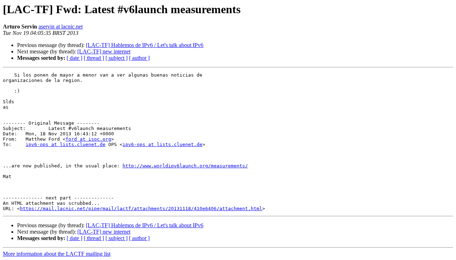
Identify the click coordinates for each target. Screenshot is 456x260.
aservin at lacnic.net (60, 27)
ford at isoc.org (88, 139)
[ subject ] (116, 58)
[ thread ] (94, 58)
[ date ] (74, 58)
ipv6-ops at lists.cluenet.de (65, 144)
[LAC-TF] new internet (103, 51)
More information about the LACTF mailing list (56, 254)
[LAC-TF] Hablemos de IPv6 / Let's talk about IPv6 (144, 45)
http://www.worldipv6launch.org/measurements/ (185, 165)
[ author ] (139, 58)
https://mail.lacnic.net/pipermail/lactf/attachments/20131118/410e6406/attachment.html (141, 208)
